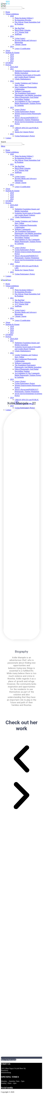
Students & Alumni (12, 53)
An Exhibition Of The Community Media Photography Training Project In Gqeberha (28, 103)
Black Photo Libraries (23, 30)
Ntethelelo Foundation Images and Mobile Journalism (27, 72)
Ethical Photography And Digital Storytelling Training (26, 98)
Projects (8, 65)
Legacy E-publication (22, 48)
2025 (12, 134)
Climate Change (20, 44)
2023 (12, 46)
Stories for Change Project (24, 132)
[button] (21, 759)
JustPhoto (18, 34)
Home (8, 12)
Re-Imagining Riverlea (23, 20)
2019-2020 (14, 67)
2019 (12, 57)
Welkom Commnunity (23, 91)
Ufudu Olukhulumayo (23, 79)
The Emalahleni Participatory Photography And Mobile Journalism (28, 94)
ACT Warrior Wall (21, 32)
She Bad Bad (19, 28)
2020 (12, 16)
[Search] (23, 8)
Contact (8, 138)
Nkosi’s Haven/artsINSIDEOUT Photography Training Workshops (27, 119)
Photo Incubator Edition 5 (24, 18)
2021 (12, 26)
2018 (12, 55)
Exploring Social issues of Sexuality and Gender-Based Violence (28, 76)
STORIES (9, 63)
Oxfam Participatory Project (25, 111)
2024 (12, 126)
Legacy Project (20, 109)
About (8, 51)
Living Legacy (20, 38)
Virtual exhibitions (12, 14)
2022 (12, 36)
